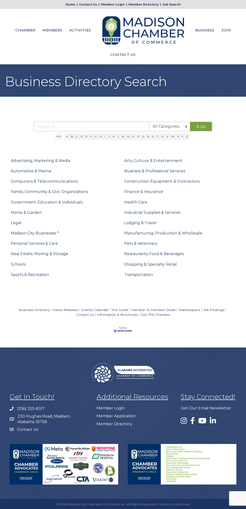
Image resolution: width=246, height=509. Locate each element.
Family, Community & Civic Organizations (49, 191)
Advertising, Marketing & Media (40, 160)
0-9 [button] (59, 136)
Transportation (138, 274)
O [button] (133, 136)
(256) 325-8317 (31, 408)
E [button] (86, 136)
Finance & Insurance (143, 191)
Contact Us (88, 4)
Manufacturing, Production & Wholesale (163, 233)
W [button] (172, 136)
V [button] (167, 136)
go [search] (203, 126)
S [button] (153, 136)
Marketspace (189, 310)
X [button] (178, 136)
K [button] (114, 136)
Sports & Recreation (30, 274)
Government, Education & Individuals (47, 202)
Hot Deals (119, 310)
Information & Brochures (117, 315)
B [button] (72, 136)
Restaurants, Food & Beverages (154, 254)
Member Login (113, 4)
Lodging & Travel (140, 223)
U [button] (162, 136)
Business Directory (34, 310)
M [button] (123, 136)
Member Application (116, 416)
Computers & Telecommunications (44, 181)
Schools (18, 264)
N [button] (128, 136)
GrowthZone (180, 504)
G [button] (96, 136)
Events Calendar (94, 310)
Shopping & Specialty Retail (150, 264)
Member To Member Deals (153, 310)
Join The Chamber (155, 315)
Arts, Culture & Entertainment (153, 160)
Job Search (171, 4)
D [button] (81, 136)
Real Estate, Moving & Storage (39, 254)
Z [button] (187, 136)
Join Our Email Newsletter (206, 408)
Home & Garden (26, 212)
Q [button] (143, 136)
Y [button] (182, 136)
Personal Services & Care (34, 243)
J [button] (109, 136)
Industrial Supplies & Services (152, 212)
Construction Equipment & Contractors (162, 181)
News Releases (65, 310)
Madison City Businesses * (35, 233)
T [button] (157, 136)
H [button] (101, 136)
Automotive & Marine (31, 171)
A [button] (67, 136)
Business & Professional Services (154, 171)
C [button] (77, 136)
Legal (16, 223)
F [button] (91, 136)
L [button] (118, 136)
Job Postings (213, 310)
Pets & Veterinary (140, 243)
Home (70, 4)
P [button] (138, 136)
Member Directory (144, 4)
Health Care (135, 202)
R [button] (148, 136)
